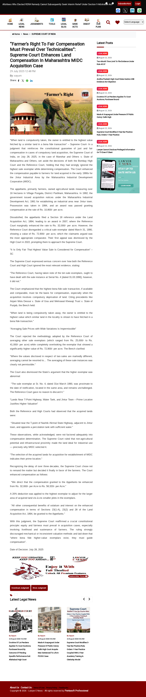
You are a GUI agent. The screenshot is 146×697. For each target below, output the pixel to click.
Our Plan (98, 25)
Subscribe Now (124, 4)
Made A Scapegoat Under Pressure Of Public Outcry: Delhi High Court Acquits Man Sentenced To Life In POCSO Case (48, 649)
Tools (52, 24)
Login (137, 4)
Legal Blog (64, 25)
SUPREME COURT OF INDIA (44, 34)
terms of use (38, 688)
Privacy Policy (51, 688)
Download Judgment (20, 588)
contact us (26, 687)
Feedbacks (63, 688)
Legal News (22, 25)
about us (14, 687)
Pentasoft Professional (76, 690)
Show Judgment (39, 588)
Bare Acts (75, 25)
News (25, 34)
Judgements (36, 24)
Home (10, 24)
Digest (86, 24)
